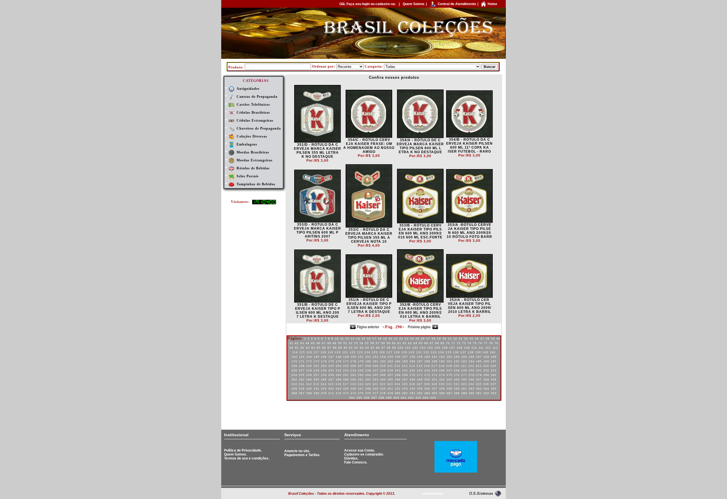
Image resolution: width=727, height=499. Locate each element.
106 (445, 347)
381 (405, 393)
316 (338, 384)
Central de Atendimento (457, 4)
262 (353, 375)
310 (294, 384)
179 (361, 361)
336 (486, 384)
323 (390, 384)
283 (302, 379)
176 (339, 361)
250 (472, 370)
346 (353, 388)
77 (486, 343)
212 (397, 365)
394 (352, 397)
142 (294, 356)
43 (302, 343)
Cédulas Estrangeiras (255, 120)
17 (374, 338)
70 (448, 343)
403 (418, 397)
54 (362, 343)
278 (472, 375)
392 (486, 393)
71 (453, 343)
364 (486, 388)
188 (427, 361)
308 (486, 379)
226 (294, 370)
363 (479, 388)
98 (389, 347)
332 (456, 384)
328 (427, 384)
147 (331, 356)
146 (324, 356)
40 (498, 338)
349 (376, 388)
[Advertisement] (254, 414)
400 (396, 397)
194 (472, 361)
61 (399, 343)
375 (361, 393)
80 (292, 347)
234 (353, 370)
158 (412, 356)
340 (309, 388)
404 (426, 397)
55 (367, 343)
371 (331, 393)
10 (337, 338)
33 (461, 338)
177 (346, 361)
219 (449, 365)
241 (405, 370)
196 (486, 361)
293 (376, 379)
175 (331, 361)
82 (302, 347)
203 (331, 365)
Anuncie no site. (297, 451)
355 (420, 388)
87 (329, 347)
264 (368, 375)
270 (412, 375)
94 (367, 347)
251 (479, 370)
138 (471, 352)
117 (316, 352)
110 (474, 347)
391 (479, 393)
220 (456, 365)
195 (479, 361)
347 (361, 388)
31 (450, 338)
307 (479, 379)
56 (372, 343)
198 (294, 365)
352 (398, 388)
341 (316, 388)
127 (389, 352)
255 (302, 375)
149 (346, 356)
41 (291, 343)
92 (356, 347)
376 (368, 393)
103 (423, 347)
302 (442, 379)
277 (464, 375)
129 (404, 352)
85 (319, 347)
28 (434, 338)
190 (442, 361)
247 (449, 370)
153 (376, 356)
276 (457, 375)
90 (346, 347)
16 (369, 338)
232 (339, 370)
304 (457, 379)
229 (316, 370)
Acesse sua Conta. (359, 450)
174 (324, 361)
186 (412, 361)
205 (346, 365)
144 (309, 356)
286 (324, 379)
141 (493, 352)
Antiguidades (248, 89)
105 (437, 347)
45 (313, 343)
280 (486, 375)
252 (486, 370)
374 (353, 393)
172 (309, 361)
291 (361, 379)
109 (467, 347)
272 (427, 375)
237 (376, 370)
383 (420, 393)
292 (368, 379)
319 (361, 384)
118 (323, 352)
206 (353, 365)
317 (346, 384)
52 (351, 343)
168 (486, 356)
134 (441, 352)
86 (324, 347)
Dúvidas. (351, 458)
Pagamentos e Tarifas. (302, 455)
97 (383, 347)
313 (316, 384)
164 (457, 356)
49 (335, 343)
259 (331, 375)
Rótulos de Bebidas (253, 168)
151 (361, 356)
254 (294, 375)
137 (463, 352)
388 (457, 393)
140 (485, 352)
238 (383, 370)
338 (294, 388)
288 (339, 379)
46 (318, 343)
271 (420, 375)
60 (394, 343)
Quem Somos (414, 4)
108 (460, 347)
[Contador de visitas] (264, 203)
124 (367, 352)
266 (383, 375)
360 (457, 388)
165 (464, 356)
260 (339, 375)
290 (353, 379)
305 (464, 379)
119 (330, 352)
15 (363, 338)
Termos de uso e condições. (246, 458)
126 (382, 352)
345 (346, 388)
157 (405, 356)
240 (398, 370)
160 (427, 356)
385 (435, 393)
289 (346, 379)
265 (376, 375)
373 (346, 393)
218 (442, 365)
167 (479, 356)
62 (405, 343)
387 (449, 393)
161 (435, 356)
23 (407, 338)
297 (405, 379)
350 (383, 388)
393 (494, 393)
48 (329, 343)
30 (444, 338)
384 (427, 393)
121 (345, 352)
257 (316, 375)
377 (376, 393)
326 (412, 384)
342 (324, 388)
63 (410, 343)
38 (488, 338)
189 (435, 361)
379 (390, 393)
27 (428, 338)
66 (426, 343)
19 (385, 338)
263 (361, 375)
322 (383, 384)
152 (368, 356)
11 (342, 338)
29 (439, 338)
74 (469, 343)
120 (338, 352)
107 (452, 347)
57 (378, 343)
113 (495, 347)
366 (294, 393)
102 (415, 347)
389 (464, 393)
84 (313, 347)
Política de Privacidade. (243, 450)
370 (324, 393)
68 (437, 343)
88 (335, 347)
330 (442, 384)
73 (464, 343)
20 (390, 338)
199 (302, 365)
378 (383, 393)
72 (459, 343)
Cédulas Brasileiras (253, 113)
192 (457, 361)
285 (316, 379)
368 (309, 393)
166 (472, 356)
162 (442, 356)
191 (449, 361)
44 (308, 343)
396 (367, 397)
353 (405, 388)
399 (389, 397)
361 (464, 388)
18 (380, 338)
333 (464, 384)
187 (420, 361)
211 (390, 365)
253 (494, 370)
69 (442, 343)
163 (449, 356)
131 (419, 352)
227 (302, 370)
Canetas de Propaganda (257, 97)
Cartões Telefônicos (253, 105)
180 (368, 361)
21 (396, 338)
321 (375, 384)
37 (482, 338)
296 (398, 379)
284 (309, 379)
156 (398, 356)
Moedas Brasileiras (253, 152)
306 (472, 379)
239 (390, 370)
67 (432, 343)
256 (309, 375)
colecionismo (432, 494)
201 (316, 365)
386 (442, 393)
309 (494, 379)
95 (373, 347)
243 (420, 370)
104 (430, 347)
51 (345, 343)
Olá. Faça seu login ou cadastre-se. (367, 4)
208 (368, 365)
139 (478, 352)
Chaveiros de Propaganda (259, 128)
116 (309, 352)
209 (376, 365)
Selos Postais (248, 176)
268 (398, 375)
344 (339, 388)
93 (362, 347)
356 (427, 388)
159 (420, 356)
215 (420, 365)
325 (405, 384)
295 (390, 379)
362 (472, 388)
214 (412, 365)
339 (302, 388)
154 (383, 356)
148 (339, 356)
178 (353, 361)
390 (472, 393)
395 (359, 397)
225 (493, 365)
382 (412, 393)
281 (494, 375)
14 (358, 338)
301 (435, 379)
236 (368, 370)
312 (309, 384)
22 (401, 338)
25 (417, 338)
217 (434, 365)
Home (492, 4)
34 (466, 338)
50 (340, 343)
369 (316, 393)
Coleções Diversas (252, 136)
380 (398, 393)
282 (294, 379)
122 (353, 352)
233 (346, 370)
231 (331, 370)
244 (427, 370)
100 (401, 347)
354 (412, 388)
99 (394, 347)
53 (356, 343)
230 (324, 370)
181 (376, 361)
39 (493, 338)
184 (398, 361)
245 (435, 370)
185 (405, 361)
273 (435, 375)
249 (464, 370)
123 (360, 352)
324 (397, 384)
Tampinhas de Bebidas (256, 184)
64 (415, 343)
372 (339, 393)
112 (488, 347)
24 (412, 338)
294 (383, 379)
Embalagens (247, 144)
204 (339, 365)
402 (411, 397)
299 (420, 379)
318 (353, 384)
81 (297, 347)
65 (421, 343)
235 (361, 370)
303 (449, 379)
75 (475, 343)
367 (302, 393)
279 (479, 375)
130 (412, 352)
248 (457, 370)
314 (324, 384)
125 (375, 352)
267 (390, 375)
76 (480, 343)
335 (479, 384)
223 (479, 365)
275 (449, 375)
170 (294, 361)
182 (383, 361)
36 (477, 338)
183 (390, 361)
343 (331, 388)
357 (435, 388)
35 (471, 338)
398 (382, 397)
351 (390, 388)
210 (383, 365)
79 (496, 343)
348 (368, 388)
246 (442, 370)
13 (353, 338)
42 (297, 343)
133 (434, 352)
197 (494, 361)
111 (481, 347)
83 (308, 347)
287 (331, 379)
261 (346, 375)
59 (388, 343)
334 (471, 384)
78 (491, 343)
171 (302, 361)
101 (408, 347)
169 (494, 356)
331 (449, 384)
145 (316, 356)
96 (378, 347)
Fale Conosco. (355, 462)
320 (368, 384)
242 (412, 370)
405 (433, 397)
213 (405, 365)
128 (397, 352)
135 (449, 352)
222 (471, 365)
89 (340, 347)
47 (324, 343)
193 (464, 361)
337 (493, 384)
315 (331, 384)
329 (434, 384)
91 (351, 347)
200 (309, 365)
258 (324, 375)
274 (442, 375)
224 (486, 365)
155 (390, 356)
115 (302, 352)
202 (324, 365)
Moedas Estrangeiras (255, 160)
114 (295, 352)
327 (420, 384)
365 (494, 388)
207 (361, 365)
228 (309, 370)
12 (347, 338)
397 (374, 397)
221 (464, 365)
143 (302, 356)
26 (423, 338)
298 (412, 379)
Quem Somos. (235, 454)
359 (449, 388)
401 (404, 397)
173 (316, 361)
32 (455, 338)
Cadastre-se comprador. (364, 454)
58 (383, 343)
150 (353, 356)
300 (427, 379)
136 (456, 352)
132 (426, 352)
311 (301, 384)
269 (405, 375)
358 (442, 388)
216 (427, 365)
